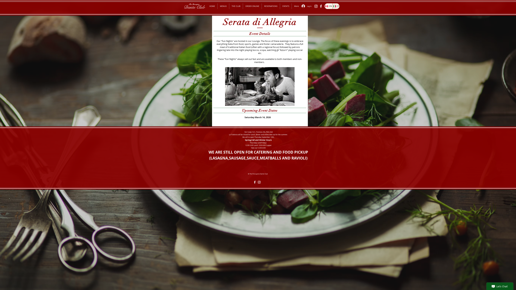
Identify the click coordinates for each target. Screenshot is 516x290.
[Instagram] (316, 6)
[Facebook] (321, 6)
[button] (223, 6)
